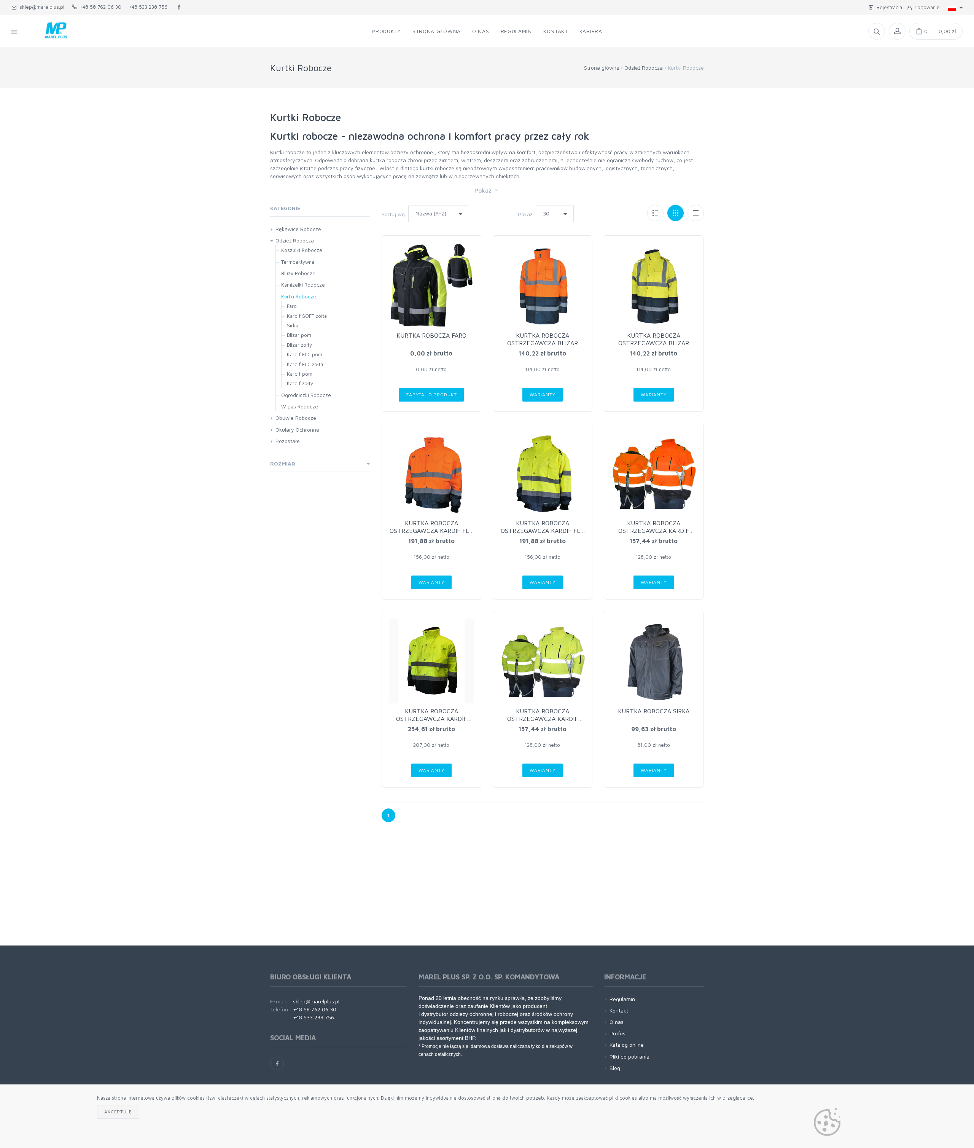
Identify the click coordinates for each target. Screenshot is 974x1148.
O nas (480, 31)
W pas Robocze (299, 406)
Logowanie (926, 7)
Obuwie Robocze (295, 418)
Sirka (292, 325)
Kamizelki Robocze (303, 285)
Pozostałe (287, 441)
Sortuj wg (393, 214)
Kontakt (555, 31)
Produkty (386, 31)
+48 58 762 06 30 (99, 7)
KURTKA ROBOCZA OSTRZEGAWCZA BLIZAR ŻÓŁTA (653, 343)
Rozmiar (282, 463)
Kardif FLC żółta (305, 364)
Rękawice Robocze (298, 229)
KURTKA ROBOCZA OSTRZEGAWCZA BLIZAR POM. (542, 343)
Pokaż (483, 190)
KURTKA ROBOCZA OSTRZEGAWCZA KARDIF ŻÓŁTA (542, 719)
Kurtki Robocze (298, 296)
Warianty (542, 394)
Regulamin (516, 31)
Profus (617, 1033)
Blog (615, 1068)
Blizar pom (299, 335)
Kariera (590, 31)
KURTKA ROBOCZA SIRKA (653, 711)
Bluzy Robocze (298, 273)
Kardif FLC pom (304, 354)
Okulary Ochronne (297, 429)
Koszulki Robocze (301, 250)
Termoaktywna (297, 262)
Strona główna (436, 31)
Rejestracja (888, 7)
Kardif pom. (300, 374)
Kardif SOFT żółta (307, 316)
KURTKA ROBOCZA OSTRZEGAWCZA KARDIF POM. (653, 531)
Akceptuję (118, 1112)
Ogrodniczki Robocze (306, 395)
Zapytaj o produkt (431, 394)
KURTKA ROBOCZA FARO (431, 335)
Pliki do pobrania (629, 1056)
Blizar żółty (299, 345)
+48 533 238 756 (148, 7)
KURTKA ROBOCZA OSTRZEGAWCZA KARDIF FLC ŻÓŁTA (542, 531)
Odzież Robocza (643, 67)
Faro (292, 306)
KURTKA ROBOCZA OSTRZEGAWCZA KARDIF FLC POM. (431, 531)
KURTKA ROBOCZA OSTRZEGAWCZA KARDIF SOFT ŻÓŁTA (431, 719)
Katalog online (627, 1044)
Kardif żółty (300, 383)
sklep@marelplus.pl (40, 7)
